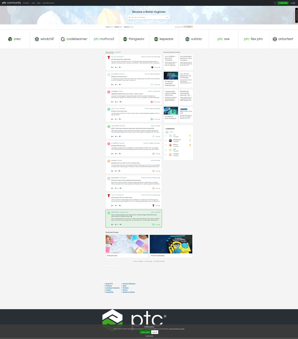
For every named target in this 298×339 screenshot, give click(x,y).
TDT (174, 135)
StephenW (113, 56)
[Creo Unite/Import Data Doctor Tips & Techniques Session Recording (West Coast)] (186, 62)
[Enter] (128, 17)
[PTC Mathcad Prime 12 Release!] (171, 115)
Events (33, 3)
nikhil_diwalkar (115, 212)
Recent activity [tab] (110, 52)
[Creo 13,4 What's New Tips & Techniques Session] (171, 62)
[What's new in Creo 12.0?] (186, 115)
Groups (39, 3)
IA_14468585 (114, 143)
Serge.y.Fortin (114, 108)
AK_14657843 (114, 74)
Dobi (174, 149)
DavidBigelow (114, 91)
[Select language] (275, 2)
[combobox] (148, 17)
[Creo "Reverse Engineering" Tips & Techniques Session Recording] (186, 80)
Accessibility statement (159, 261)
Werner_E (175, 144)
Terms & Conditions (138, 261)
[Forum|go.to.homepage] (11, 3)
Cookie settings (148, 261)
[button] (149, 336)
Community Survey (296, 15)
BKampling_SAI (177, 139)
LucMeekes (176, 154)
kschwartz (113, 160)
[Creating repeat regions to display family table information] (171, 97)
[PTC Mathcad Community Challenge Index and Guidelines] (171, 80)
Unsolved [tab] (118, 52)
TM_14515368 (114, 125)
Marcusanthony (115, 177)
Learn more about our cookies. (177, 329)
